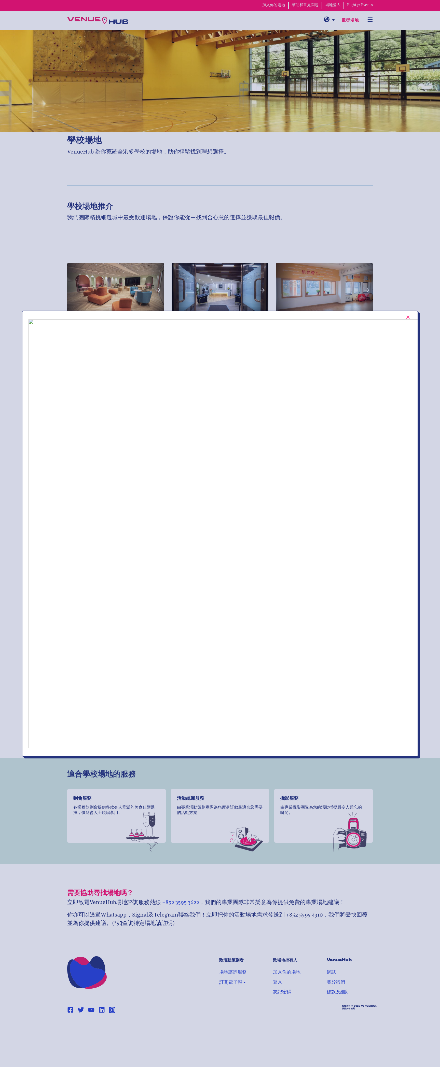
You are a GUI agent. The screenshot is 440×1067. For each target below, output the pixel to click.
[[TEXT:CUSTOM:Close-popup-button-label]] (408, 317)
